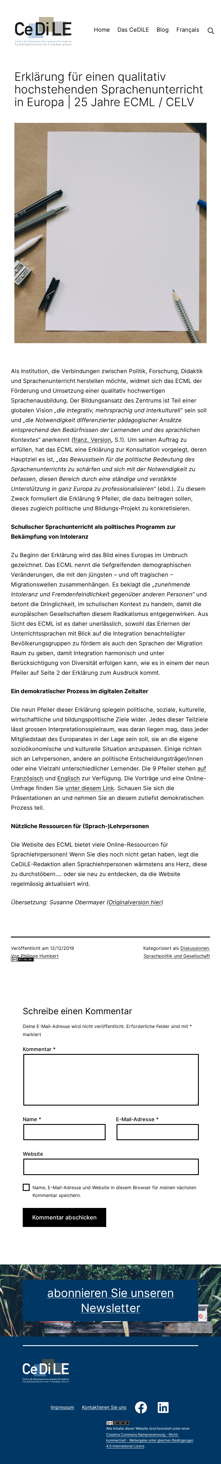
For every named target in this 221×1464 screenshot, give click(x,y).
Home (102, 29)
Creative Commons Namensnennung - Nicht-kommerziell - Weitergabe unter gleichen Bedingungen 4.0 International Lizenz (55, 969)
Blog (163, 29)
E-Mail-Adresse (137, 1119)
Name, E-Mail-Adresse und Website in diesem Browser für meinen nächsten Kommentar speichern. (114, 1191)
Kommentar (39, 1049)
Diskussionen (194, 948)
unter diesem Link (89, 788)
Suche (206, 31)
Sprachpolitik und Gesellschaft (177, 956)
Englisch (68, 778)
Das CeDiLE (133, 29)
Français (187, 29)
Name (32, 1119)
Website (33, 1154)
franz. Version (92, 439)
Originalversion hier (134, 902)
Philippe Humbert (40, 956)
